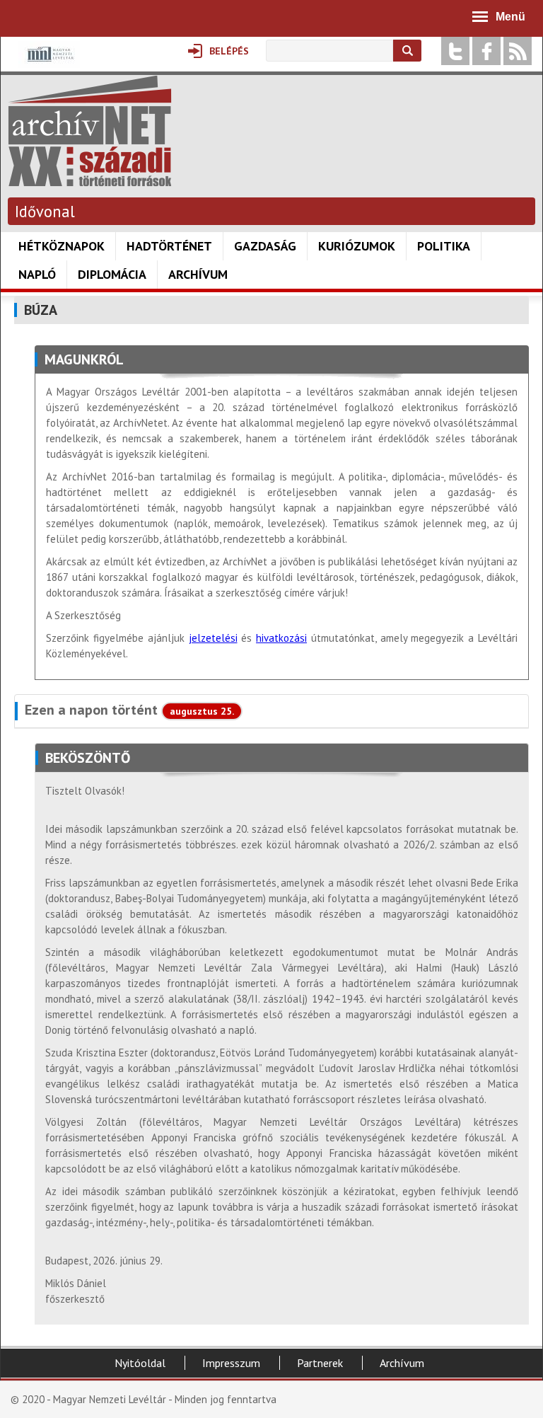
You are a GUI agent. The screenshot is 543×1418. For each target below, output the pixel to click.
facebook (486, 51)
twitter (455, 51)
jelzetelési (213, 638)
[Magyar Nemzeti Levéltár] (49, 64)
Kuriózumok (356, 246)
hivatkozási (281, 638)
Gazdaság (265, 246)
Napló (37, 274)
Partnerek (320, 1363)
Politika (443, 246)
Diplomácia (112, 274)
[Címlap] (90, 179)
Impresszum (231, 1363)
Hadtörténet (169, 246)
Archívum (198, 274)
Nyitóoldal (140, 1363)
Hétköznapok (61, 246)
